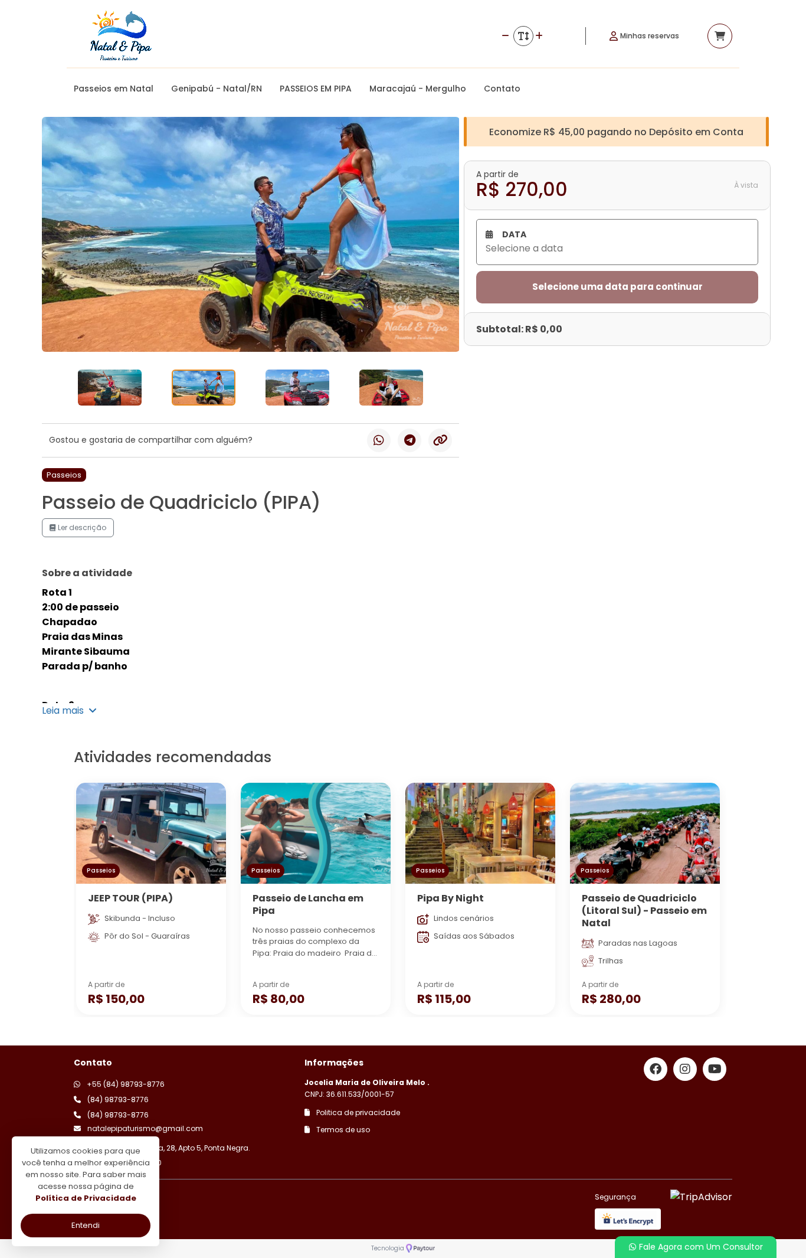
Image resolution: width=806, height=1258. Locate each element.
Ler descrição (81, 527)
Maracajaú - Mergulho (417, 88)
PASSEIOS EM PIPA (316, 88)
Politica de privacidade (357, 1112)
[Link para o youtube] (714, 1069)
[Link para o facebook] (655, 1069)
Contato (502, 88)
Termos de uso (342, 1130)
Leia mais (65, 710)
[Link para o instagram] (685, 1069)
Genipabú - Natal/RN (216, 88)
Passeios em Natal (113, 88)
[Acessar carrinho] (719, 36)
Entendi (85, 1225)
